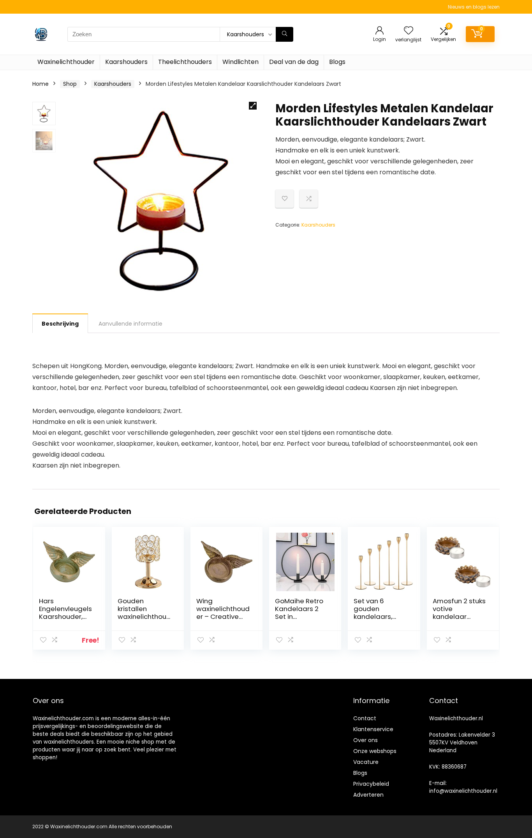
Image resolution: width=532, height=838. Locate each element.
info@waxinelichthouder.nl (463, 791)
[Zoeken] (284, 34)
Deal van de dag (294, 61)
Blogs (337, 61)
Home (40, 84)
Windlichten (240, 61)
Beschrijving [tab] (60, 324)
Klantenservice (373, 729)
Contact (364, 718)
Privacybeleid (371, 784)
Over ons (365, 740)
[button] (253, 106)
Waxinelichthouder (66, 61)
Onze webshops (374, 751)
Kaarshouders (126, 61)
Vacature (366, 762)
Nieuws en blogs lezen (474, 7)
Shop (70, 84)
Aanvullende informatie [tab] (130, 324)
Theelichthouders (185, 61)
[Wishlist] (408, 31)
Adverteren (368, 795)
